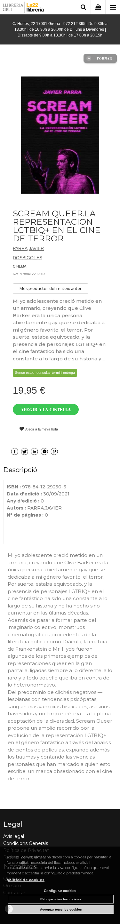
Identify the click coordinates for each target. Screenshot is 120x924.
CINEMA (19, 266)
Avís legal (13, 836)
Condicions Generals (25, 843)
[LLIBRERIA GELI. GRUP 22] (23, 8)
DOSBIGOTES (27, 257)
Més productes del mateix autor (51, 288)
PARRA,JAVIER (28, 248)
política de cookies (25, 880)
